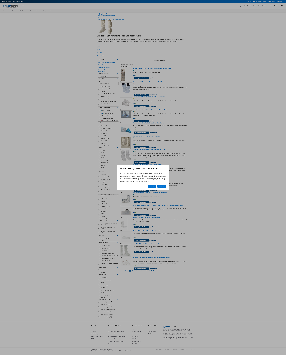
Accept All (161, 186)
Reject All (152, 186)
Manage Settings (124, 186)
